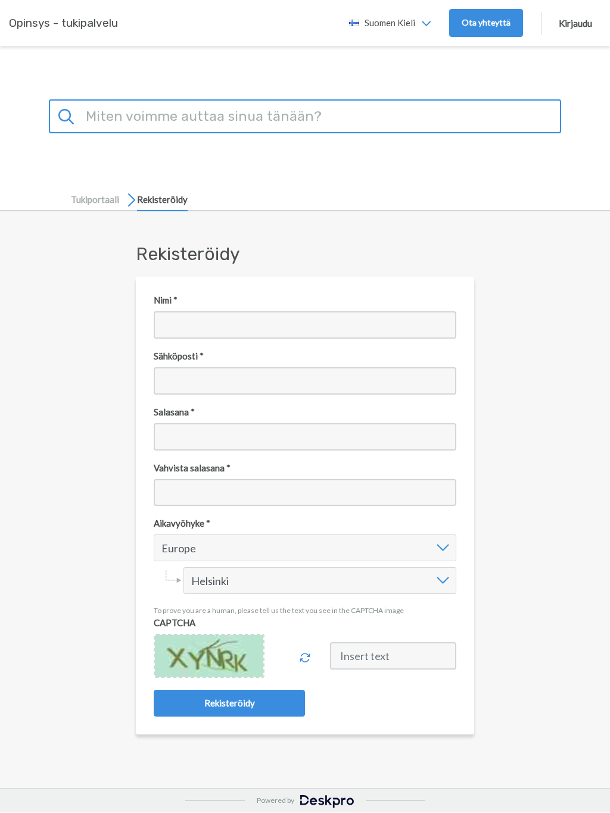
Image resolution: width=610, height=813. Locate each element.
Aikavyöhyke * (182, 523)
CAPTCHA (174, 622)
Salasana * (174, 411)
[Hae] (67, 114)
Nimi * (166, 300)
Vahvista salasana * (192, 467)
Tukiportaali (95, 199)
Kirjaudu (575, 23)
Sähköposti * (179, 356)
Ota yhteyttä (486, 22)
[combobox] (163, 548)
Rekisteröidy (162, 199)
